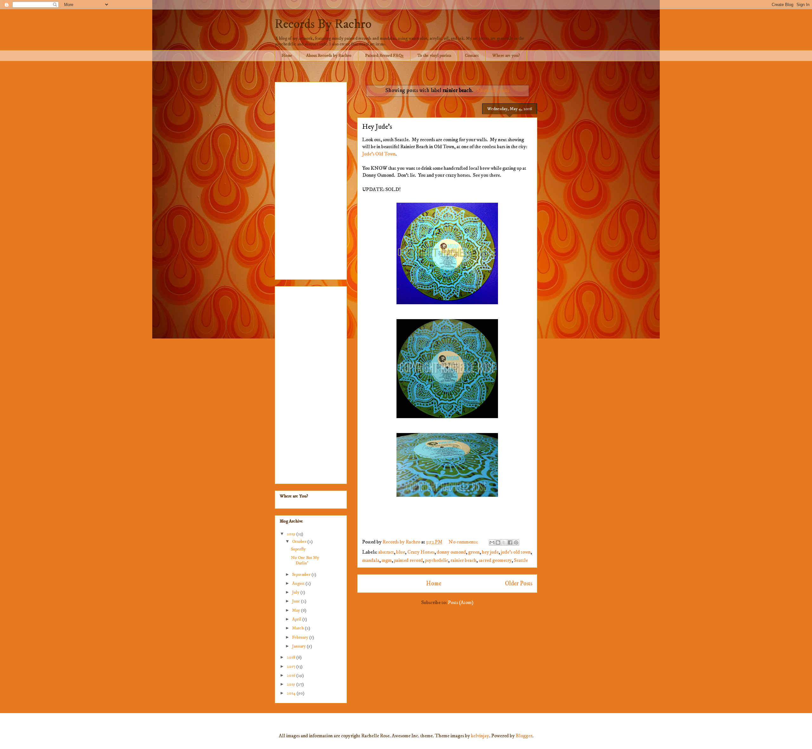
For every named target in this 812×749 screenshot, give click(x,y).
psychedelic (436, 560)
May (296, 610)
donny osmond (451, 552)
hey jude (490, 552)
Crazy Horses (421, 552)
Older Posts (518, 583)
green (474, 552)
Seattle (521, 560)
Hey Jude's (377, 126)
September (301, 574)
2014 (292, 693)
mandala (370, 560)
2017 (291, 666)
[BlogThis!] (498, 542)
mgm (387, 560)
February (300, 637)
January (299, 646)
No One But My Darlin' (305, 560)
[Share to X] (504, 542)
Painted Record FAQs (384, 55)
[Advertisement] (311, 179)
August (298, 583)
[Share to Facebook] (510, 542)
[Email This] (492, 542)
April (297, 619)
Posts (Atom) (460, 602)
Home (287, 55)
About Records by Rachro (328, 55)
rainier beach (463, 560)
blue (400, 552)
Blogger (524, 736)
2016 (291, 675)
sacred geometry (495, 560)
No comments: (464, 542)
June (296, 601)
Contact (472, 55)
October (299, 541)
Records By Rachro (323, 24)
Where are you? (506, 55)
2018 (291, 657)
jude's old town (516, 552)
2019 (291, 534)
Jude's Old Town (379, 154)
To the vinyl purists (434, 55)
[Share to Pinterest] (516, 542)
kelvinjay (480, 736)
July (296, 592)
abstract (386, 552)
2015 (291, 684)
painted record (408, 560)
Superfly (298, 549)
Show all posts (493, 90)
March (298, 628)
